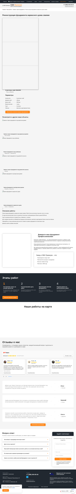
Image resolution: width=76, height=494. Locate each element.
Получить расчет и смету (10, 297)
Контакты (71, 1)
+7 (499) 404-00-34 (68, 4)
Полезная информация (33, 486)
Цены (35, 1)
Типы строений (44, 486)
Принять (6, 490)
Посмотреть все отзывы (38, 424)
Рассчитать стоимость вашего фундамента (17, 112)
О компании (29, 1)
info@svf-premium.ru (69, 6)
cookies (13, 487)
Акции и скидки (55, 1)
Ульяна (32, 360)
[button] (4, 376)
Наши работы (63, 1)
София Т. (9, 360)
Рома (56, 360)
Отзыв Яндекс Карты (7, 372)
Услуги (40, 1)
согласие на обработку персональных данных (63, 462)
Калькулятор (47, 1)
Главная (5, 1)
